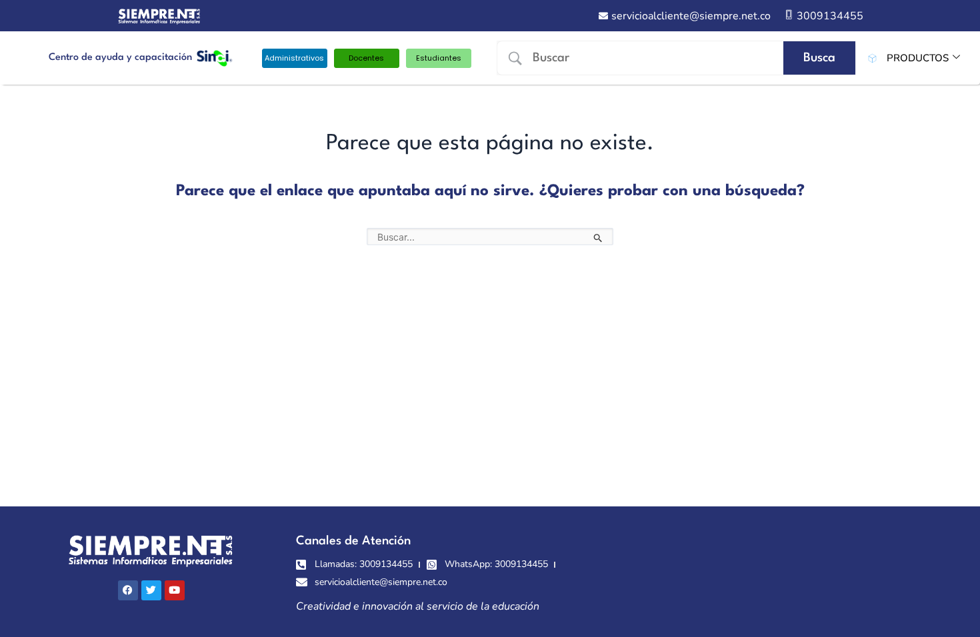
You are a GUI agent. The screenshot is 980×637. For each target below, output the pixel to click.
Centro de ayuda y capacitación (120, 58)
